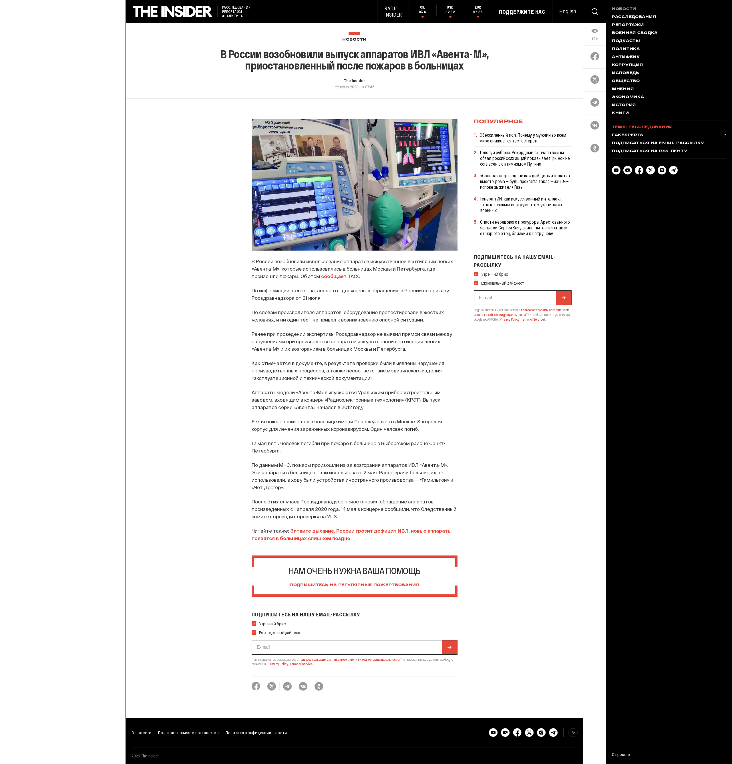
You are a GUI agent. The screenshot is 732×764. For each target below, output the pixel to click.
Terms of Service (301, 664)
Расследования (634, 17)
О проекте (141, 732)
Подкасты (626, 41)
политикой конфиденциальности (375, 659)
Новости (354, 39)
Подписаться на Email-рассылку (658, 143)
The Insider (354, 80)
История (624, 105)
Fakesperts (627, 135)
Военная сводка (635, 33)
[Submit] (449, 647)
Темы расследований (642, 127)
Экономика (628, 97)
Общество (626, 81)
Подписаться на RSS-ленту (649, 151)
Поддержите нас (522, 12)
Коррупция (627, 65)
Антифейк (626, 57)
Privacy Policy (278, 664)
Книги (620, 113)
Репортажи (628, 25)
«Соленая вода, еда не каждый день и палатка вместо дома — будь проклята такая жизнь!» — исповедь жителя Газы (525, 181)
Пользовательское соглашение (188, 732)
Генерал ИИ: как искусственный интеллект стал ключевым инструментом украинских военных (521, 204)
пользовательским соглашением (323, 659)
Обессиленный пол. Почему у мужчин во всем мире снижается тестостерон (523, 137)
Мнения (623, 89)
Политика (626, 49)
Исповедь (625, 73)
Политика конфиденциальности (256, 732)
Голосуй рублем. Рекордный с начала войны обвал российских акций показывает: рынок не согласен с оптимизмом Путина (525, 158)
